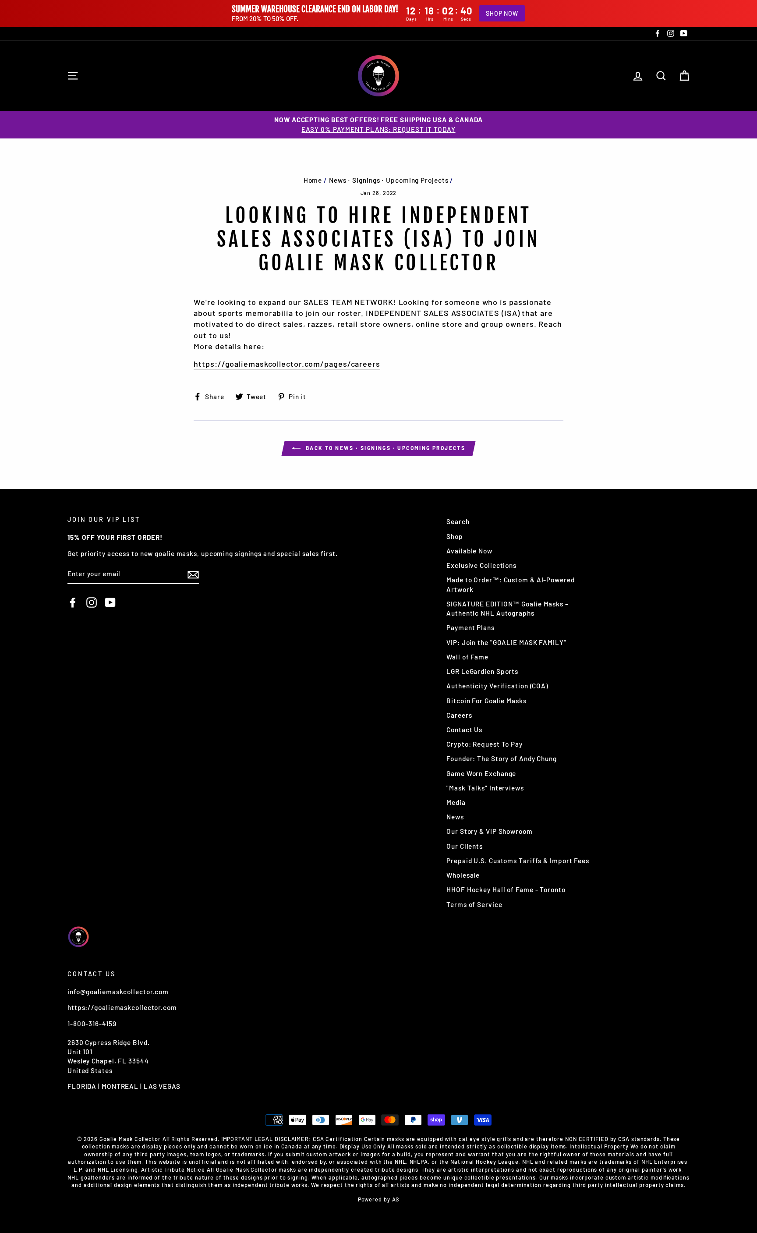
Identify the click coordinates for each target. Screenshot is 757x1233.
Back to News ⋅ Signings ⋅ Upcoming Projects (385, 448)
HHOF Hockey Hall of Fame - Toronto (506, 889)
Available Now (469, 551)
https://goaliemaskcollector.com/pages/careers (287, 363)
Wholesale (463, 875)
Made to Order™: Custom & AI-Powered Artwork (510, 584)
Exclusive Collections (481, 565)
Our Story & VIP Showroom (489, 831)
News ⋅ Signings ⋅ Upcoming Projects (389, 180)
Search (457, 521)
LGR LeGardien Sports (482, 671)
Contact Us (464, 729)
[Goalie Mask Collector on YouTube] (110, 602)
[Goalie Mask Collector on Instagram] (91, 602)
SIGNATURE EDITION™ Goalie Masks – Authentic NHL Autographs (507, 608)
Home (313, 180)
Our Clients (464, 846)
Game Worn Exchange (481, 773)
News (455, 817)
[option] (378, 124)
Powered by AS (379, 1199)
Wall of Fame (467, 657)
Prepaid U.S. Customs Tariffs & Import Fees (517, 861)
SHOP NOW (502, 13)
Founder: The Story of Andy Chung (501, 758)
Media (456, 802)
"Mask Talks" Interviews (485, 788)
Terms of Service (474, 904)
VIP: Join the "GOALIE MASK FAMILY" (506, 642)
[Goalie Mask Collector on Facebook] (72, 602)
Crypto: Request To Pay (484, 744)
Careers (459, 715)
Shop (454, 536)
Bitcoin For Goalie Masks (486, 701)
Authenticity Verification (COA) (497, 686)
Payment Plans (470, 627)
